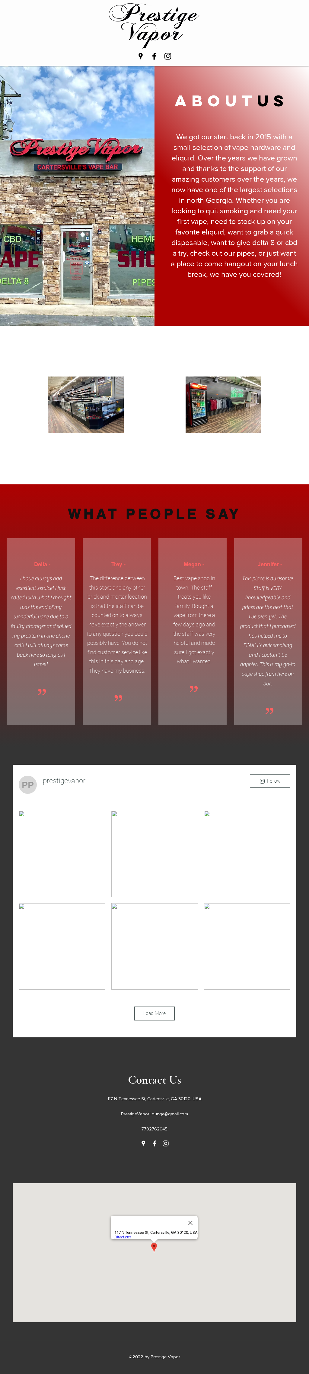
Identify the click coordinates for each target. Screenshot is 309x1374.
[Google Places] (140, 56)
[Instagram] (167, 56)
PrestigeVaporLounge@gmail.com (154, 1113)
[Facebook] (154, 56)
